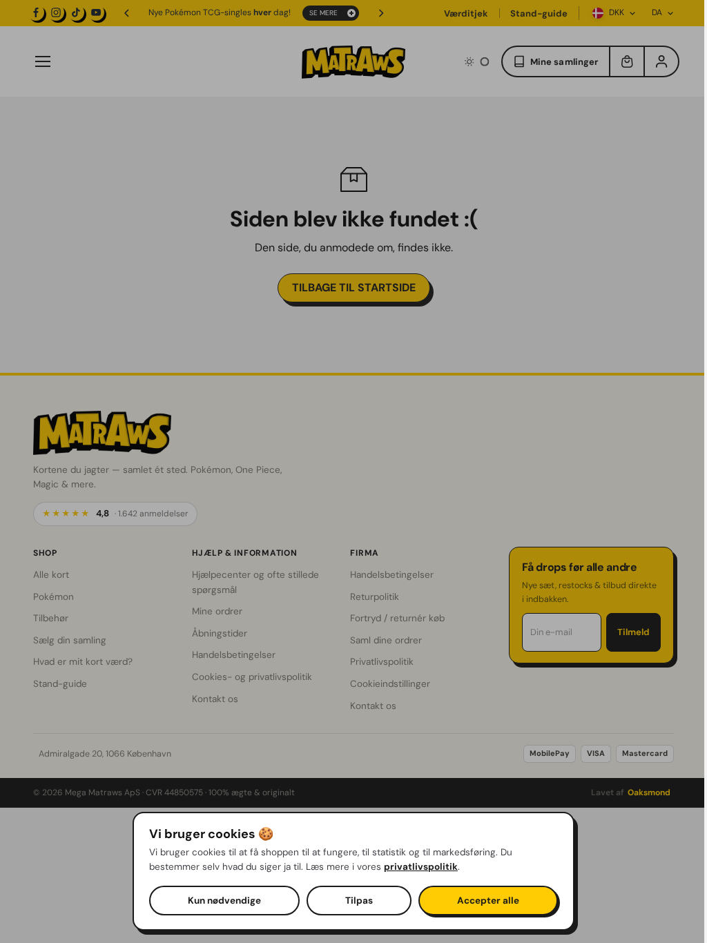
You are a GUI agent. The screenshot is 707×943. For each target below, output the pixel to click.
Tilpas (355, 900)
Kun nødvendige (221, 900)
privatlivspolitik (417, 867)
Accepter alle (485, 900)
